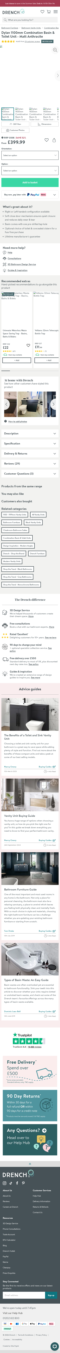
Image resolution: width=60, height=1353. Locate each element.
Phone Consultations (11, 1229)
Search (5, 19)
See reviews (50, 637)
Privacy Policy (41, 1335)
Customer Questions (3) (18, 473)
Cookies (6, 1339)
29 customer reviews (32, 41)
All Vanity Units (38, 514)
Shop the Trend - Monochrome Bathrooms (21, 584)
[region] (30, 332)
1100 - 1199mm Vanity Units (14, 514)
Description (11, 433)
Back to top (30, 1164)
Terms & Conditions (25, 1335)
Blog (5, 1245)
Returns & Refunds (40, 1207)
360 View (21, 124)
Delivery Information (41, 1201)
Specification (12, 443)
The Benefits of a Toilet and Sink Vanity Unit (27, 737)
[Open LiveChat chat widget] (55, 1346)
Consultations (14, 258)
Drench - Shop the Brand (13, 553)
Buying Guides (47, 766)
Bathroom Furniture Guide (20, 889)
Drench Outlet (9, 1251)
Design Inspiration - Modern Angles (18, 545)
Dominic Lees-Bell (12, 1011)
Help (10, 252)
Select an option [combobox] (10, 155)
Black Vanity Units (33, 522)
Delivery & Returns (15, 453)
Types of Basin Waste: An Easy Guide (26, 980)
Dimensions (50, 124)
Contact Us (37, 1212)
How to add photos (17, 421)
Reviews (9, 463)
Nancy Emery (10, 766)
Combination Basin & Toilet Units (17, 538)
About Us (7, 1196)
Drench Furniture (37, 553)
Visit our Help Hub (13, 1313)
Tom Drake (9, 931)
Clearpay (6, 1267)
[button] (7, 404)
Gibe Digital (15, 1346)
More (30, 616)
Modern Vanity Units (12, 561)
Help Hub (37, 1196)
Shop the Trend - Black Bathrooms (17, 569)
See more (35, 677)
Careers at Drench (10, 1207)
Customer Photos (19, 131)
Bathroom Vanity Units (31, 27)
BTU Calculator (9, 1240)
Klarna (5, 1262)
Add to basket (39, 182)
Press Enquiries (9, 1273)
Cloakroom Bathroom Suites (15, 530)
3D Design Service (10, 1223)
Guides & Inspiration (17, 270)
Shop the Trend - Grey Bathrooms (17, 576)
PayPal (5, 1256)
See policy (34, 664)
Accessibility (17, 1339)
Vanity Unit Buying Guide (19, 816)
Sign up (51, 1295)
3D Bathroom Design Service (22, 264)
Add (22, 360)
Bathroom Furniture (9, 27)
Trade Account (9, 1234)
